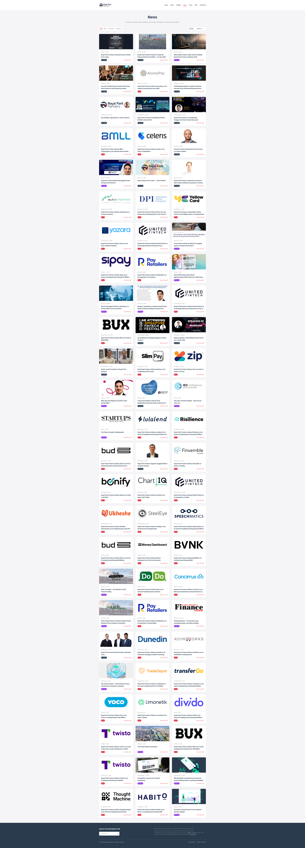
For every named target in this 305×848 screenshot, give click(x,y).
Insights (178, 5)
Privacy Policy (191, 842)
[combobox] (200, 28)
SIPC (194, 832)
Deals (172, 5)
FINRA (189, 832)
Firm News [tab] (118, 28)
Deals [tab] (105, 28)
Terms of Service (201, 842)
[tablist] (110, 28)
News (184, 5)
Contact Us (203, 5)
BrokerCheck (193, 834)
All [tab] (101, 28)
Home (166, 5)
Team (190, 5)
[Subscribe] (117, 833)
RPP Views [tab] (111, 28)
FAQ (196, 5)
